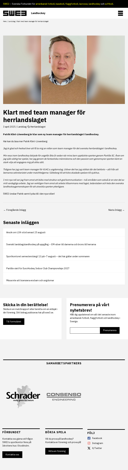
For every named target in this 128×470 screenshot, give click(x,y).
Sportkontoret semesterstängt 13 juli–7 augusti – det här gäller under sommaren (48, 256)
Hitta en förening (57, 451)
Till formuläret (13, 321)
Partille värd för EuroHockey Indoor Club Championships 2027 (37, 268)
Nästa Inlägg (116, 209)
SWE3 (6, 3)
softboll (109, 3)
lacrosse (83, 3)
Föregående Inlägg (14, 209)
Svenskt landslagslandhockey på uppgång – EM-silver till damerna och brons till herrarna (51, 244)
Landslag (22, 126)
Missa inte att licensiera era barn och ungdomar (30, 280)
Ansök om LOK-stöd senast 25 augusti (25, 232)
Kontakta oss (12, 454)
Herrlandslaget (38, 126)
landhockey (94, 3)
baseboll (60, 3)
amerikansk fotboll (45, 3)
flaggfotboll (71, 3)
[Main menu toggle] (120, 13)
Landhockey (38, 13)
